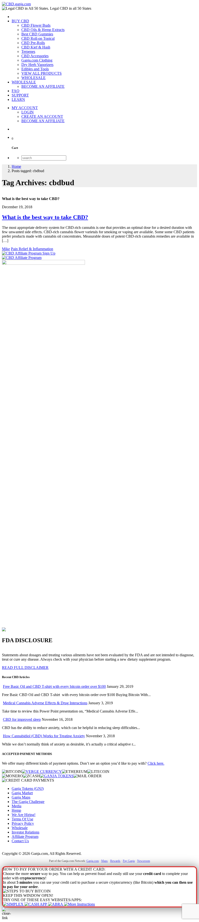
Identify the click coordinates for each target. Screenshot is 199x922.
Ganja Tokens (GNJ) (28, 788)
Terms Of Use (22, 819)
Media (16, 806)
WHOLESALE (33, 78)
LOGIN (27, 112)
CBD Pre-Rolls (33, 43)
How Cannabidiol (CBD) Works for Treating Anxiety (44, 736)
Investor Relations (25, 832)
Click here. (156, 763)
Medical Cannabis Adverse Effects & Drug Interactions (45, 703)
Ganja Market (22, 793)
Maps (104, 861)
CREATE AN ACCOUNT (42, 116)
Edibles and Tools (35, 69)
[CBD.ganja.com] (16, 4)
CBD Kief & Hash (35, 47)
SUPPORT (20, 95)
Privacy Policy (23, 823)
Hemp (16, 810)
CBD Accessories (35, 56)
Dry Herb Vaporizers (37, 65)
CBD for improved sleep (22, 719)
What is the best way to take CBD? (45, 217)
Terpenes (28, 51)
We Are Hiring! (23, 815)
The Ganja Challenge (28, 802)
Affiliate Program (25, 836)
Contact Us (20, 841)
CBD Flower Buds (35, 25)
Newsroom (143, 861)
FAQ (15, 91)
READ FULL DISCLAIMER (25, 667)
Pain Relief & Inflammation (32, 249)
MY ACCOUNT (25, 108)
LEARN (18, 99)
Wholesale (20, 828)
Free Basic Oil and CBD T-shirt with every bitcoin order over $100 (54, 686)
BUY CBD (20, 21)
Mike (6, 249)
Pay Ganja (129, 861)
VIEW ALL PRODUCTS (41, 73)
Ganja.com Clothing (36, 60)
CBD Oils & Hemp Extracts (43, 30)
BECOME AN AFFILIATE (43, 86)
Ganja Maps (21, 797)
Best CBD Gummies (37, 34)
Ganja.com (92, 861)
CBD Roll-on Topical (38, 38)
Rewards (115, 861)
